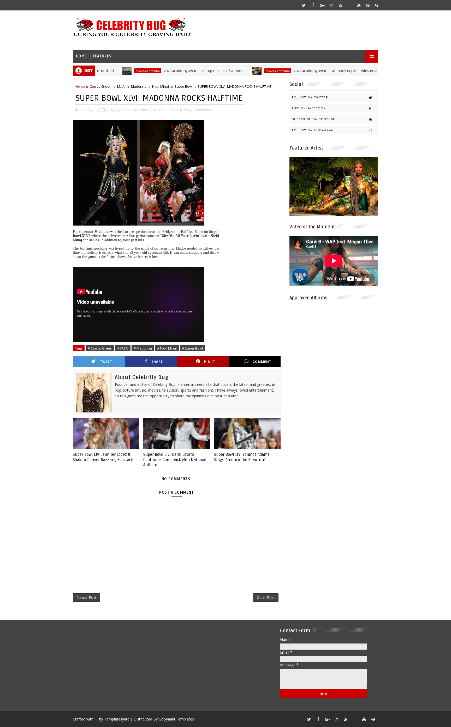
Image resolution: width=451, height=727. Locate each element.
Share (157, 361)
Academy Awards (130, 71)
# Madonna (143, 348)
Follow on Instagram (313, 130)
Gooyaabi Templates (176, 719)
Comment (262, 361)
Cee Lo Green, (137, 109)
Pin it (209, 361)
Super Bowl (184, 86)
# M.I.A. (122, 348)
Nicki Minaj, (184, 109)
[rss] (340, 5)
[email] (349, 5)
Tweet (106, 361)
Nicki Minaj (160, 86)
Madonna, (166, 109)
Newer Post (86, 597)
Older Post (266, 597)
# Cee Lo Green (100, 348)
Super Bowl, (203, 109)
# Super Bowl (192, 348)
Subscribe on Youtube (313, 119)
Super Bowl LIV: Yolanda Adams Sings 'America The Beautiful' (241, 457)
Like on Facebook (309, 108)
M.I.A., (153, 109)
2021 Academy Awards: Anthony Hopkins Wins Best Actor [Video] (329, 71)
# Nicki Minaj (167, 348)
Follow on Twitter (310, 97)
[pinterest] (368, 5)
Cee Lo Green (100, 86)
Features (102, 56)
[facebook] (313, 5)
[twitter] (304, 5)
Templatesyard (116, 719)
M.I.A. (121, 86)
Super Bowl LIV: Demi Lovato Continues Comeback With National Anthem (174, 460)
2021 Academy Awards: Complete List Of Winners (186, 71)
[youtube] (359, 5)
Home (81, 56)
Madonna (138, 86)
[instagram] (331, 5)
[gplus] (322, 5)
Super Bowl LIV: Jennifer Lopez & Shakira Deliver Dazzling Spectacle (103, 457)
